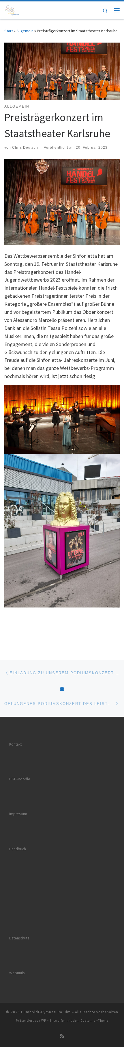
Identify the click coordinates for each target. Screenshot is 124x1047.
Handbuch (17, 849)
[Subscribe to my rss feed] (62, 1036)
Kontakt (15, 744)
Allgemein (24, 30)
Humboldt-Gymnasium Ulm (46, 1012)
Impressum (18, 813)
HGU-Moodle (19, 779)
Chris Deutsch (25, 148)
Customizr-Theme (94, 1021)
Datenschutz (19, 938)
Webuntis (17, 972)
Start (8, 30)
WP (43, 1021)
